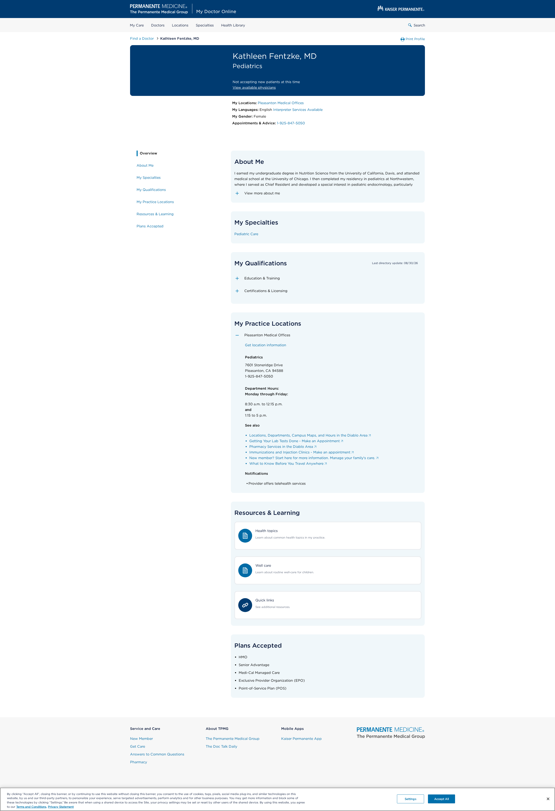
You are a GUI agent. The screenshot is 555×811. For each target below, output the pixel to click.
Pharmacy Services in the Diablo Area (281, 447)
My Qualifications (151, 190)
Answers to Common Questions (157, 754)
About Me (145, 165)
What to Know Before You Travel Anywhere (286, 463)
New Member (141, 739)
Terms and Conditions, (31, 806)
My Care (137, 25)
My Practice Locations (155, 202)
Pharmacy (138, 762)
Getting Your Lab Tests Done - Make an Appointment (294, 441)
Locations (180, 25)
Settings (410, 799)
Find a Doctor (142, 38)
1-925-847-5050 (291, 123)
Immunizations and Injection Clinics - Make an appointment (299, 452)
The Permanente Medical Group (233, 739)
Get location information (265, 345)
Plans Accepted (150, 226)
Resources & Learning (155, 214)
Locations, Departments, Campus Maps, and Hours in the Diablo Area (308, 435)
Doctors (158, 25)
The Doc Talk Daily (221, 746)
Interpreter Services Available (298, 110)
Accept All (441, 799)
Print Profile (415, 39)
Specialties (205, 25)
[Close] (548, 799)
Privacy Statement (61, 806)
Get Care (137, 746)
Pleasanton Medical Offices (281, 103)
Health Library (233, 25)
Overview (148, 153)
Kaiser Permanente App (301, 739)
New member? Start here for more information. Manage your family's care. (312, 458)
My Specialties (149, 178)
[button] (327, 193)
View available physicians (254, 87)
